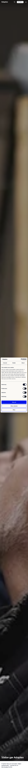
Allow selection (14, 406)
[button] (14, 2)
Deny (14, 409)
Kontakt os (20, 2)
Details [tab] (14, 362)
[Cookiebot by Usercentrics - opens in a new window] (21, 359)
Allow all (14, 402)
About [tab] (23, 362)
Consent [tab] (5, 362)
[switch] (25, 389)
